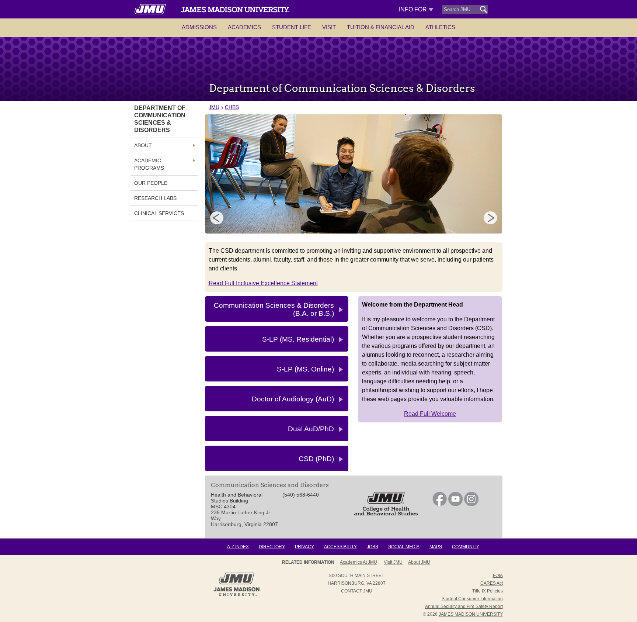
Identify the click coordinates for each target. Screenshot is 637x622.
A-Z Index (238, 546)
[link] (439, 504)
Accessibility (340, 546)
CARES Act (491, 583)
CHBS (232, 107)
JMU (214, 107)
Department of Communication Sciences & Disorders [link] (159, 119)
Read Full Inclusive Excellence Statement (263, 283)
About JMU (419, 562)
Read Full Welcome (430, 414)
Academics (244, 27)
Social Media (404, 546)
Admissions (199, 27)
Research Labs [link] (155, 198)
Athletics (440, 27)
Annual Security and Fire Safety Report (464, 606)
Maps (435, 546)
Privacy (304, 546)
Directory (272, 546)
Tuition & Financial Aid (380, 27)
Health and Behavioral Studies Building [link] (236, 498)
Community (465, 546)
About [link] (143, 145)
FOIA (498, 575)
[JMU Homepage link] (236, 595)
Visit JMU (393, 562)
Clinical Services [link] (159, 213)
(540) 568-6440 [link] (300, 495)
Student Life (291, 27)
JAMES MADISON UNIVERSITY (471, 614)
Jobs (372, 546)
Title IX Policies (487, 591)
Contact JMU (356, 591)
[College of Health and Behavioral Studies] (386, 513)
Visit (329, 27)
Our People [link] (150, 183)
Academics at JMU (358, 562)
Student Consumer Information (472, 598)
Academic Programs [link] (149, 164)
